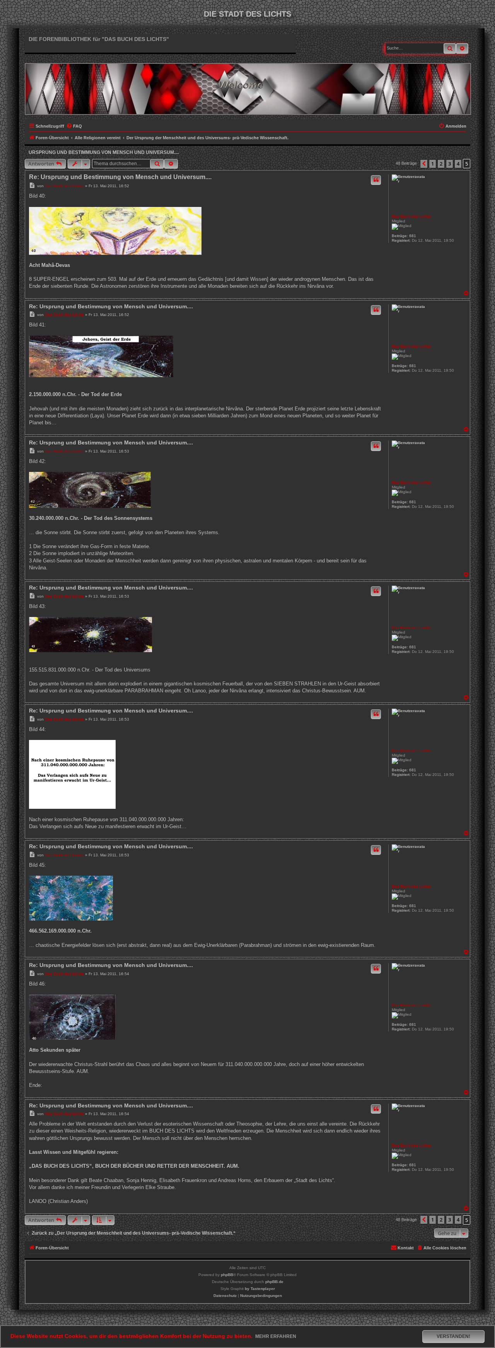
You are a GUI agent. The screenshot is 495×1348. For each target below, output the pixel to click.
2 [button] (441, 163)
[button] (424, 163)
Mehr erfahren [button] (275, 1336)
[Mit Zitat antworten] (376, 180)
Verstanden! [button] (453, 1336)
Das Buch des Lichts (411, 216)
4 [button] (458, 163)
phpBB (227, 1275)
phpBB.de (274, 1282)
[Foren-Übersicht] (248, 86)
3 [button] (449, 163)
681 (412, 236)
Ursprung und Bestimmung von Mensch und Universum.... (104, 152)
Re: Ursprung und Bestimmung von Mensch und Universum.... (120, 177)
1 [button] (432, 163)
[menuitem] (74, 126)
